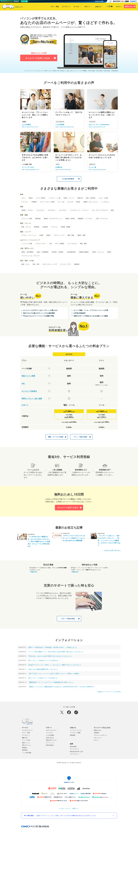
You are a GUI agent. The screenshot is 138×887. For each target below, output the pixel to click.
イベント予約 (26, 740)
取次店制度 (73, 746)
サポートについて (51, 730)
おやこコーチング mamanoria (99, 124)
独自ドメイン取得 (28, 376)
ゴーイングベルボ (28, 167)
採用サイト (75, 808)
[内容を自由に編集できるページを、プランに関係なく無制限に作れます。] (49, 368)
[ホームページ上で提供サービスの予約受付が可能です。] (49, 391)
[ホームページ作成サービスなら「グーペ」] (11, 7)
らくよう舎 (92, 167)
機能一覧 (24, 738)
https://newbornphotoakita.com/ (64, 127)
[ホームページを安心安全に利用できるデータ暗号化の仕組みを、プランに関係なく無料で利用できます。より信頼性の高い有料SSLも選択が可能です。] (49, 383)
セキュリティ (98, 738)
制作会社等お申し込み (76, 751)
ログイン (119, 6)
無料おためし (129, 6)
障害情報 (72, 735)
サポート (87, 6)
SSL (23, 383)
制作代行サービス (51, 740)
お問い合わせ (50, 738)
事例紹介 (24, 748)
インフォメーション (76, 730)
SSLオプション (26, 745)
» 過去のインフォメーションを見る (109, 691)
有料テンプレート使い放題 (32, 398)
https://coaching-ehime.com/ (97, 127)
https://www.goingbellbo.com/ (30, 169)
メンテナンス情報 (75, 733)
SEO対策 (24, 750)
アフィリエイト (74, 749)
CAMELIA (58, 167)
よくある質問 (50, 735)
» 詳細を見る (33, 572)
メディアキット (74, 754)
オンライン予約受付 (29, 391)
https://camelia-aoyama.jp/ (63, 169)
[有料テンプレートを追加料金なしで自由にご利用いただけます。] (49, 398)
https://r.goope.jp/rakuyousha (97, 169)
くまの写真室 (59, 124)
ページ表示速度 (26, 752)
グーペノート (50, 743)
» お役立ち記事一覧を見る (112, 550)
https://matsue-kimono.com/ (30, 127)
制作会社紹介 (50, 745)
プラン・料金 (54, 6)
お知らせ (98, 6)
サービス (76, 6)
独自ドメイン (26, 743)
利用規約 (96, 733)
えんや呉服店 (26, 124)
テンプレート (66, 6)
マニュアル (49, 733)
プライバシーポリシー (100, 735)
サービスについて (27, 730)
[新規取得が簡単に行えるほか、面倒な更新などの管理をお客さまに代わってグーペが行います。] (49, 376)
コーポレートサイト (65, 808)
